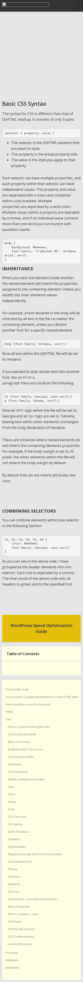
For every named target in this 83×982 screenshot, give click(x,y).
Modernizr (14, 884)
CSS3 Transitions (18, 831)
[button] (67, 6)
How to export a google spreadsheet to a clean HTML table (42, 697)
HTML (9, 711)
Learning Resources (20, 944)
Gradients (14, 839)
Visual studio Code (17, 689)
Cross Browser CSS (20, 861)
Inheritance (15, 764)
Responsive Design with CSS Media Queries (35, 854)
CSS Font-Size (17, 816)
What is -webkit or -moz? (23, 914)
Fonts (11, 809)
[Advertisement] (41, 55)
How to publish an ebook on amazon (28, 704)
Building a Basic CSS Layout (25, 749)
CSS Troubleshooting (21, 936)
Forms (11, 794)
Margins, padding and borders (26, 779)
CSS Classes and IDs (21, 756)
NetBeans (12, 960)
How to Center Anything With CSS (29, 726)
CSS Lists (14, 891)
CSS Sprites (15, 824)
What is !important (19, 906)
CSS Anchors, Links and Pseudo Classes (33, 899)
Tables (12, 801)
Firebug (12, 869)
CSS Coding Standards (22, 734)
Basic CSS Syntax (19, 741)
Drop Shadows (17, 846)
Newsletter (12, 967)
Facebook (12, 952)
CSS (8, 719)
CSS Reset (14, 921)
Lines (11, 786)
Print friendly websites (21, 929)
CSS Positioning (18, 771)
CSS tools (14, 876)
